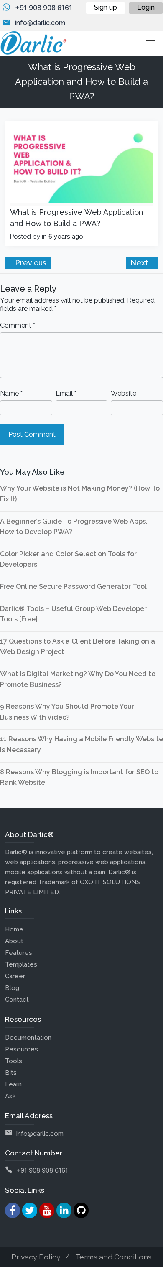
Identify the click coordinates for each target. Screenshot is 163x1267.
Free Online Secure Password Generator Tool (73, 586)
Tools (13, 1061)
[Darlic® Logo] (33, 43)
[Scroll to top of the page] (150, 1260)
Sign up (105, 7)
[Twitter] (29, 1210)
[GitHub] (81, 1210)
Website (123, 393)
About (14, 941)
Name (11, 393)
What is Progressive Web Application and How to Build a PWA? (76, 218)
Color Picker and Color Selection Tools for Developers (68, 559)
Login (146, 7)
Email (66, 393)
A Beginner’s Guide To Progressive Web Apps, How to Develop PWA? (74, 526)
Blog (12, 988)
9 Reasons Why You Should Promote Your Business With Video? (67, 711)
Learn (13, 1084)
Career (15, 976)
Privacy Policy (36, 1256)
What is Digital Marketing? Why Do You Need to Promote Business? (77, 679)
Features (18, 953)
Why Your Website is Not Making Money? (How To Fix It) (80, 493)
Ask (10, 1096)
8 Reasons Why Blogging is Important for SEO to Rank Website (79, 777)
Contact (17, 999)
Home (14, 929)
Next (140, 262)
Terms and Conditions (113, 1256)
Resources (21, 1049)
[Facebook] (12, 1210)
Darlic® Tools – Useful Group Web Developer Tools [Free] (73, 614)
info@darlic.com (40, 23)
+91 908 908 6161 (43, 7)
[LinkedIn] (63, 1210)
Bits (11, 1072)
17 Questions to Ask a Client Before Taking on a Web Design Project (77, 646)
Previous (29, 262)
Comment (17, 325)
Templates (21, 964)
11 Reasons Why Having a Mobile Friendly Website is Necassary (81, 744)
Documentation (28, 1037)
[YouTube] (46, 1210)
